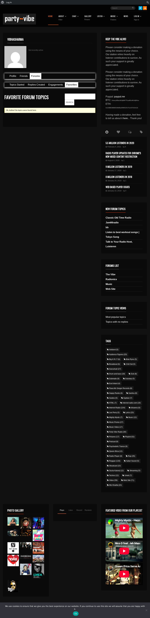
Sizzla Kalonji (116, 471)
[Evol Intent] (13, 560)
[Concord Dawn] (25, 557)
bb (107, 227)
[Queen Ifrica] (13, 521)
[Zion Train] (25, 533)
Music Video (116, 427)
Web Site (110, 289)
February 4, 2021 (114, 147)
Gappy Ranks (116, 393)
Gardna (132, 393)
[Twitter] (140, 8)
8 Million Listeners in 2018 (119, 177)
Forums (35, 76)
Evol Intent (114, 383)
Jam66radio (112, 222)
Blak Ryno (131, 359)
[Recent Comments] (129, 132)
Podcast (113, 442)
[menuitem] (2, 2)
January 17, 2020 (114, 171)
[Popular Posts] (118, 132)
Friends (24, 76)
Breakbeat (114, 364)
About (61, 18)
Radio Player (115, 456)
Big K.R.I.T (114, 359)
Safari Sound (132, 461)
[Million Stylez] (13, 533)
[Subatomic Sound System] (38, 522)
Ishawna (135, 408)
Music (109, 284)
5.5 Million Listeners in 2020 (120, 143)
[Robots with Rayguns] (38, 535)
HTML (113, 403)
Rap (131, 456)
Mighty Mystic (115, 417)
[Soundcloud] (145, 8)
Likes (71, 510)
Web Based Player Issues (118, 187)
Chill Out (130, 364)
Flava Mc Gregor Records (120, 388)
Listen (99, 16)
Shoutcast (115, 466)
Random (88, 510)
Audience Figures (118, 354)
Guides (113, 398)
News (126, 16)
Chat (74, 16)
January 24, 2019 (114, 181)
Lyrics (129, 413)
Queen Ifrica (115, 451)
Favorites (71, 84)
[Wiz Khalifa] (25, 569)
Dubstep (130, 379)
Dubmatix (114, 379)
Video (113, 480)
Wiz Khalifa (115, 485)
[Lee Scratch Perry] (25, 522)
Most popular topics (116, 317)
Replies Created (36, 84)
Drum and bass (117, 374)
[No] (146, 610)
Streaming (134, 471)
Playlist (129, 437)
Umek (128, 475)
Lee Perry (114, 413)
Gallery (87, 18)
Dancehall (115, 369)
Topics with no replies (117, 322)
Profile (13, 76)
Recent (79, 510)
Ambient (113, 350)
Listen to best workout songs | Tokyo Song (122, 234)
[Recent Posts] (107, 132)
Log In (136, 18)
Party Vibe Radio (117, 432)
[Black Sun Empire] (38, 548)
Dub (134, 374)
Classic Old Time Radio (118, 217)
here (125, 118)
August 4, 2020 (114, 160)
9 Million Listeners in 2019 (119, 167)
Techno (114, 475)
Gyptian (127, 398)
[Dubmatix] (13, 586)
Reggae (114, 461)
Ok (75, 613)
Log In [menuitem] (9, 2)
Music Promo (116, 422)
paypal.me (119, 96)
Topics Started (17, 84)
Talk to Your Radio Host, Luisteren (119, 244)
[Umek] (38, 571)
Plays (62, 510)
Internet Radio (117, 408)
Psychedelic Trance (118, 446)
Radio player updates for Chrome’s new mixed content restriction (123, 154)
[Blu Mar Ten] (25, 546)
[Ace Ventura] (38, 558)
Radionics (111, 279)
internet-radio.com (131, 403)
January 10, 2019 (114, 191)
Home (50, 16)
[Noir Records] (13, 548)
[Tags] (141, 132)
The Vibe (110, 274)
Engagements (55, 84)
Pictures (114, 437)
